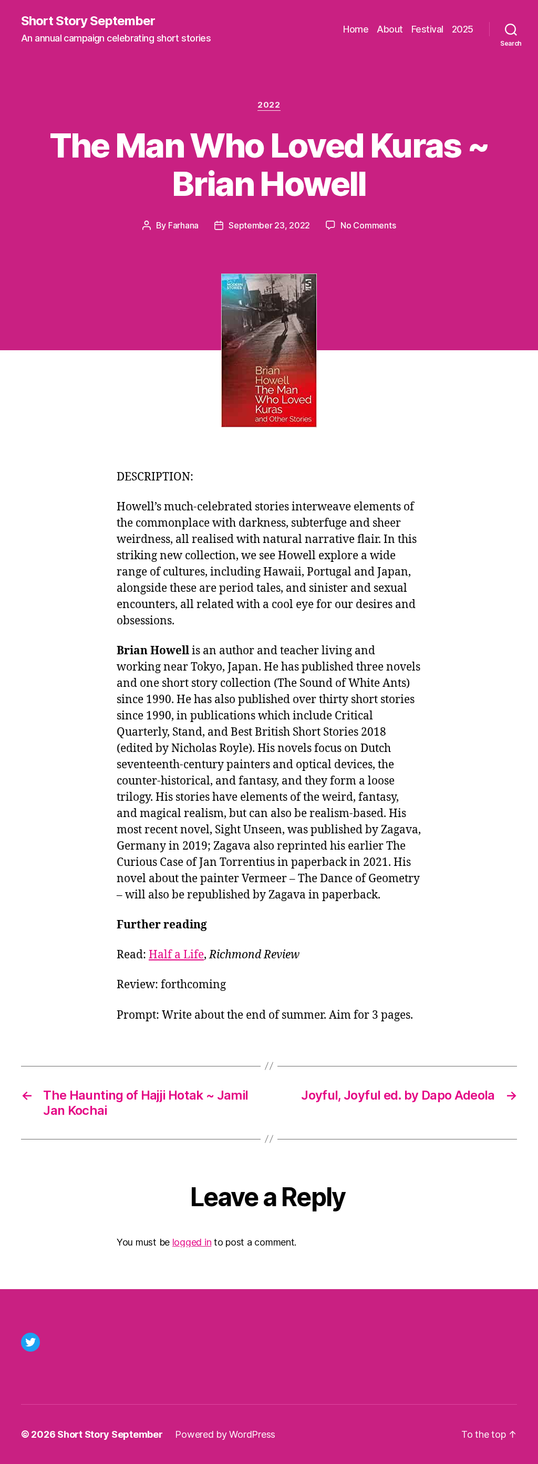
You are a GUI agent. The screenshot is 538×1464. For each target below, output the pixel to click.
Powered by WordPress (225, 1434)
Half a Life (176, 955)
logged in (192, 1242)
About (390, 29)
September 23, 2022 (269, 225)
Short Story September (88, 21)
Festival (427, 29)
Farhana (183, 225)
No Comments (368, 225)
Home (355, 29)
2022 (268, 105)
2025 (462, 29)
